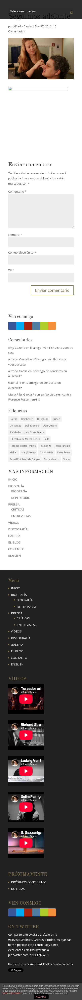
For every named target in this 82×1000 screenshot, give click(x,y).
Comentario (17, 191)
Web (11, 270)
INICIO (13, 479)
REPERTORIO (20, 498)
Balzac (13, 419)
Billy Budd (43, 419)
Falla (46, 439)
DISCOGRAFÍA (17, 529)
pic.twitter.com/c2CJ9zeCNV (52, 961)
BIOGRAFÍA (19, 491)
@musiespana (22, 961)
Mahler (14, 452)
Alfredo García (22, 26)
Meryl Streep (28, 452)
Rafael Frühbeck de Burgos (25, 459)
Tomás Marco (52, 459)
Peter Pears (63, 452)
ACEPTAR (41, 997)
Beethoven (27, 419)
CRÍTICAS (17, 509)
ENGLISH (14, 555)
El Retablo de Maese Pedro (25, 439)
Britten (56, 419)
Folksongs (45, 446)
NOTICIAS (18, 889)
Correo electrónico (22, 252)
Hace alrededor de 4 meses (24, 954)
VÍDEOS (13, 522)
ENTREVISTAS (21, 516)
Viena (66, 459)
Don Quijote (50, 425)
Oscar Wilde (46, 452)
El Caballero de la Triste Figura (27, 432)
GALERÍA (14, 536)
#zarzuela (42, 940)
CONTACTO (16, 549)
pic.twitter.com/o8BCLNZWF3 (28, 945)
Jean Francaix (62, 446)
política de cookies (12, 993)
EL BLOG (14, 542)
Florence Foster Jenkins (23, 446)
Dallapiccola (32, 425)
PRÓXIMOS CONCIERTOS (28, 882)
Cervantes (15, 425)
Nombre (15, 235)
